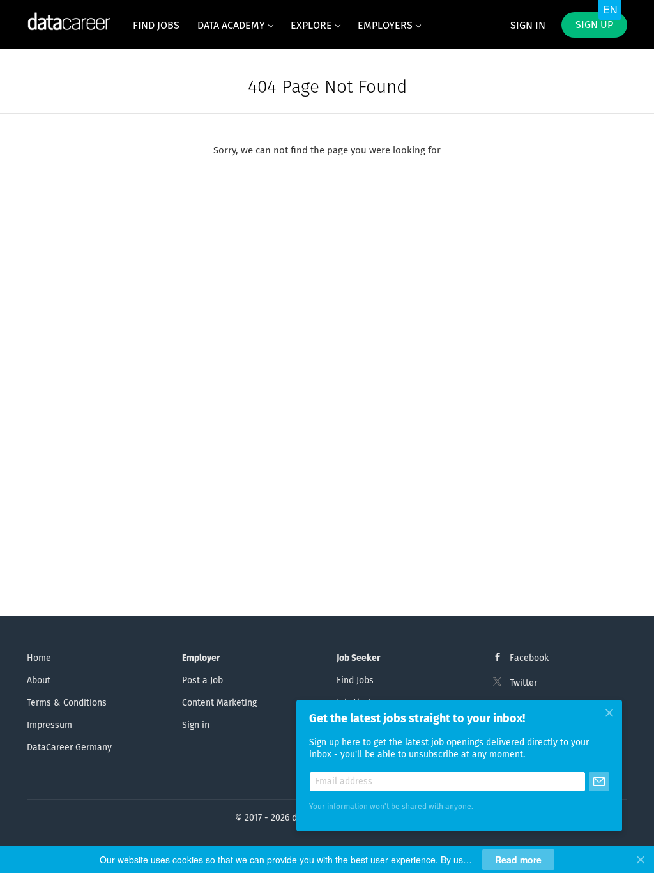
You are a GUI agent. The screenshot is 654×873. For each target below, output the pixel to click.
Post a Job (202, 680)
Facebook (529, 658)
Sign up (594, 25)
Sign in (527, 25)
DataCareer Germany (69, 747)
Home (39, 658)
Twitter (523, 683)
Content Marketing (219, 703)
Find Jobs (355, 680)
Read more (518, 859)
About (38, 680)
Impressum (49, 725)
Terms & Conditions (67, 703)
